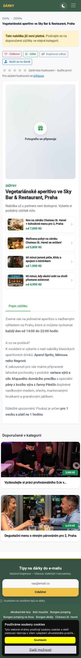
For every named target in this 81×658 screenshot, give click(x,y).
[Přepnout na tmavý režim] (63, 6)
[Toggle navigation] (73, 5)
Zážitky (17, 18)
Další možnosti (40, 650)
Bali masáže (40, 612)
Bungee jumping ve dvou (18, 617)
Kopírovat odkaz (56, 54)
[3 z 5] (15, 70)
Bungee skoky (44, 617)
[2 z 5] (9, 70)
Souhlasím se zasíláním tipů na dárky (24, 600)
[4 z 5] (20, 70)
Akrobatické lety (20, 612)
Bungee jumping (60, 612)
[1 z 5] (4, 70)
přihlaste (38, 75)
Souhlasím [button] (40, 639)
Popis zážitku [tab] (18, 306)
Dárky (8, 6)
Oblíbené (14, 54)
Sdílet (32, 54)
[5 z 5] (25, 70)
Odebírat (40, 592)
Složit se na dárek (19, 61)
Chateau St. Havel (66, 617)
